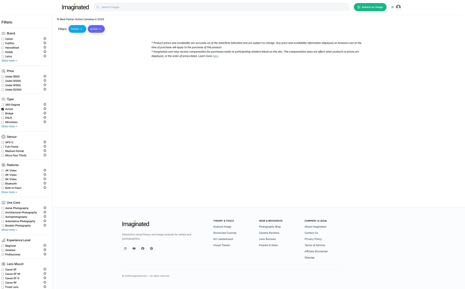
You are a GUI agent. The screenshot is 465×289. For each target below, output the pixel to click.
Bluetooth (11, 183)
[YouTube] (134, 248)
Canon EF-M (12, 274)
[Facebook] (143, 248)
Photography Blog (270, 226)
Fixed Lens (12, 287)
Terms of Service (315, 245)
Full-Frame (11, 146)
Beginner (10, 245)
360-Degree (12, 104)
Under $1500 (13, 85)
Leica (8, 56)
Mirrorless (11, 122)
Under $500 (12, 76)
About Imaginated (315, 226)
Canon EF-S (12, 278)
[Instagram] (125, 248)
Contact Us (311, 232)
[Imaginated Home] (135, 223)
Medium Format (14, 151)
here (215, 55)
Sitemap (310, 257)
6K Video (11, 175)
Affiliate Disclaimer (316, 251)
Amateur (10, 250)
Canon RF (11, 282)
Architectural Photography (21, 212)
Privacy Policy (313, 238)
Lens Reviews (267, 238)
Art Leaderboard (223, 238)
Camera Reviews (269, 232)
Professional (12, 254)
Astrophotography (16, 217)
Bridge (9, 113)
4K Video (11, 170)
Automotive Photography (20, 221)
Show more (8, 60)
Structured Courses (225, 232)
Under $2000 (13, 89)
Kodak (9, 52)
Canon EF (11, 269)
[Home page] (75, 7)
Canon (9, 39)
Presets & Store (268, 245)
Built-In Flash (13, 188)
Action (9, 109)
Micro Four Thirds (16, 155)
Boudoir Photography (18, 225)
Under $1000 (13, 81)
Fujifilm (9, 43)
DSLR (8, 118)
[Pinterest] (151, 248)
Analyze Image (222, 226)
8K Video (11, 179)
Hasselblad (12, 47)
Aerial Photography (17, 208)
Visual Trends (221, 245)
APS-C (9, 142)
